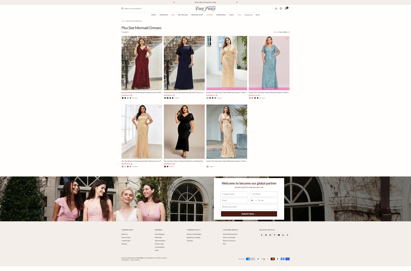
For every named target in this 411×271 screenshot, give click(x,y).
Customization (160, 247)
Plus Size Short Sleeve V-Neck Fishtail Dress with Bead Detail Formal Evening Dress (184, 161)
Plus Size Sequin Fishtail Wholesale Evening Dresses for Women (141, 92)
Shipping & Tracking (193, 237)
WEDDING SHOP (197, 15)
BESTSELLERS (183, 15)
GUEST (231, 15)
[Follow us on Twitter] (266, 235)
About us (124, 234)
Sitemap (124, 244)
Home (123, 21)
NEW (173, 15)
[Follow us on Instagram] (270, 235)
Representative (160, 241)
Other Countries (135, 260)
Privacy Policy (126, 237)
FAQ (224, 244)
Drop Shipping (159, 234)
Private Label (159, 244)
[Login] (276, 9)
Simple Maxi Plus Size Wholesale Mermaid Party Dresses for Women (184, 92)
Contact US (248, 15)
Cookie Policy (125, 241)
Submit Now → (249, 214)
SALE (239, 15)
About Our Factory (229, 241)
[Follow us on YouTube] (279, 235)
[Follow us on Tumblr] (287, 235)
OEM (156, 250)
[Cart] (286, 8)
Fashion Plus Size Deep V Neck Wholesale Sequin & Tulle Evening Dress (226, 92)
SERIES (153, 15)
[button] (160, 38)
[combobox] (141, 8)
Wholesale (158, 237)
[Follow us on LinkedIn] (283, 235)
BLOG (258, 15)
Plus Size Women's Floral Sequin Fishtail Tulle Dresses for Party (141, 161)
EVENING (209, 15)
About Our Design (229, 237)
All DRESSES (164, 15)
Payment (190, 241)
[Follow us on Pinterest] (274, 235)
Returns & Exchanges (194, 234)
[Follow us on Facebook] (262, 235)
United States (125, 260)
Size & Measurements (230, 234)
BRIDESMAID (221, 15)
